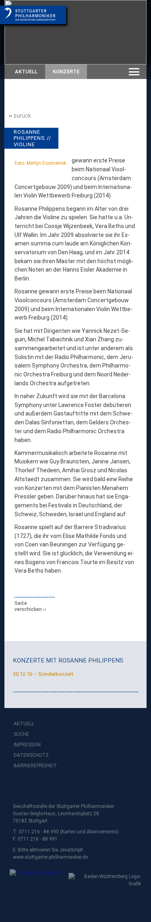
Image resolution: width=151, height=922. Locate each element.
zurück (22, 115)
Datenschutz (31, 755)
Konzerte (66, 72)
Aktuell (26, 72)
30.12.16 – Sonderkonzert (43, 674)
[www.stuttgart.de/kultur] (34, 878)
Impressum (27, 745)
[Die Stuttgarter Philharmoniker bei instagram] (38, 787)
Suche (21, 734)
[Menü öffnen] (134, 71)
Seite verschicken (28, 606)
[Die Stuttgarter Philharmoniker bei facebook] (21, 787)
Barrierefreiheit (35, 765)
